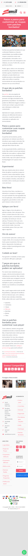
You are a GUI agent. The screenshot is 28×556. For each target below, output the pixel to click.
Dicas (7, 353)
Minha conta (6, 466)
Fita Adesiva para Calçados (21, 419)
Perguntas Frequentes (6, 477)
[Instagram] (24, 447)
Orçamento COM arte (6, 456)
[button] (3, 384)
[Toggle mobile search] (21, 12)
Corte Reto (21, 406)
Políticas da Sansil (6, 483)
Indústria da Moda (6, 355)
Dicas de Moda (11, 353)
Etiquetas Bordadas (19, 353)
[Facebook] (17, 447)
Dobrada (20, 410)
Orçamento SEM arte (6, 461)
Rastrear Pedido (5, 471)
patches (6, 94)
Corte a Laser (20, 401)
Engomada (21, 413)
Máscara (7, 309)
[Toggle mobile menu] (25, 12)
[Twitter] (20, 447)
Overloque (21, 429)
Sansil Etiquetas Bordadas (9, 351)
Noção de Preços (6, 450)
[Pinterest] (17, 450)
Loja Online (6, 445)
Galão (19, 425)
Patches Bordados (21, 434)
